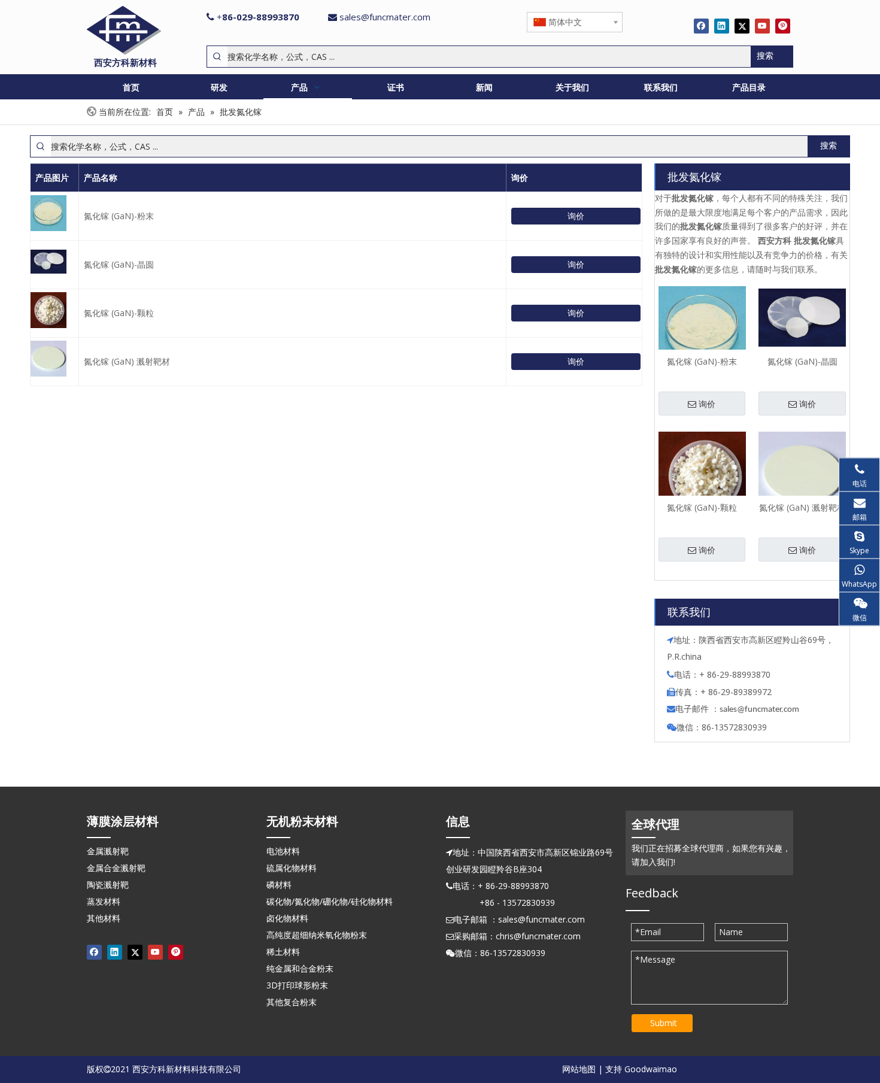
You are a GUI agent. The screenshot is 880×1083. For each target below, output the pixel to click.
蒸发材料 (103, 901)
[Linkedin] (721, 26)
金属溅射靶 (108, 851)
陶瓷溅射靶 (108, 884)
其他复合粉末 (291, 1002)
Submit (663, 1023)
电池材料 (283, 851)
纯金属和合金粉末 (299, 968)
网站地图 (579, 1069)
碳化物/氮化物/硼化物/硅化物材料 (329, 901)
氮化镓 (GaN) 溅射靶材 (127, 361)
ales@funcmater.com (761, 709)
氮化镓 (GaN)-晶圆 (119, 264)
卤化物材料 (287, 918)
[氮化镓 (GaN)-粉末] (702, 328)
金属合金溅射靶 (116, 867)
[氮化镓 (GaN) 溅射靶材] (802, 474)
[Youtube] (762, 26)
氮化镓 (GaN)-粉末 (119, 216)
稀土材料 (283, 951)
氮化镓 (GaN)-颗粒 (119, 312)
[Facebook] (701, 26)
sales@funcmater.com (384, 17)
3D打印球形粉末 (297, 985)
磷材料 (279, 884)
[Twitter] (742, 26)
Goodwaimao (650, 1069)
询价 (576, 216)
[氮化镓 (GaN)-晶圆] (802, 317)
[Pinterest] (782, 26)
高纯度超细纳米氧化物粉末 (316, 935)
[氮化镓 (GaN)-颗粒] (702, 474)
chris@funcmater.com (538, 936)
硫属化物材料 (291, 867)
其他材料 (103, 918)
